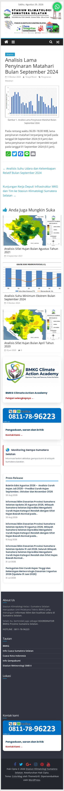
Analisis (10, 54)
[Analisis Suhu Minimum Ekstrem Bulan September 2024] (32, 277)
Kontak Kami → (14, 435)
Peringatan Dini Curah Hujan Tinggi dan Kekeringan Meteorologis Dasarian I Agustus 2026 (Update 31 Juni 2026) (31, 571)
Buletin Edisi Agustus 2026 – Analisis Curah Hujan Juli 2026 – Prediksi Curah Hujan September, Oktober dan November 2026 (30, 488)
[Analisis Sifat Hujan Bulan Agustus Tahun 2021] (32, 230)
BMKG (6, 645)
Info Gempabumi (12, 660)
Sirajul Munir (31, 77)
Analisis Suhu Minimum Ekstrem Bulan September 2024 (29, 297)
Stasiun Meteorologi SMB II (17, 665)
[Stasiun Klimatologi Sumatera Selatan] (6, 42)
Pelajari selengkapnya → (20, 398)
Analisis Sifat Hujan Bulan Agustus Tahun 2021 (31, 250)
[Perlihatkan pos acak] (57, 42)
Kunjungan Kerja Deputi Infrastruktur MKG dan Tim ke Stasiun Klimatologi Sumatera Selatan (30, 191)
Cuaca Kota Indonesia (14, 655)
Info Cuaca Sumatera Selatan (18, 650)
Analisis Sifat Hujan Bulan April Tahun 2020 (29, 344)
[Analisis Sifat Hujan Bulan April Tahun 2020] (32, 325)
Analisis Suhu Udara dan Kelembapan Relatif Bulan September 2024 (29, 171)
